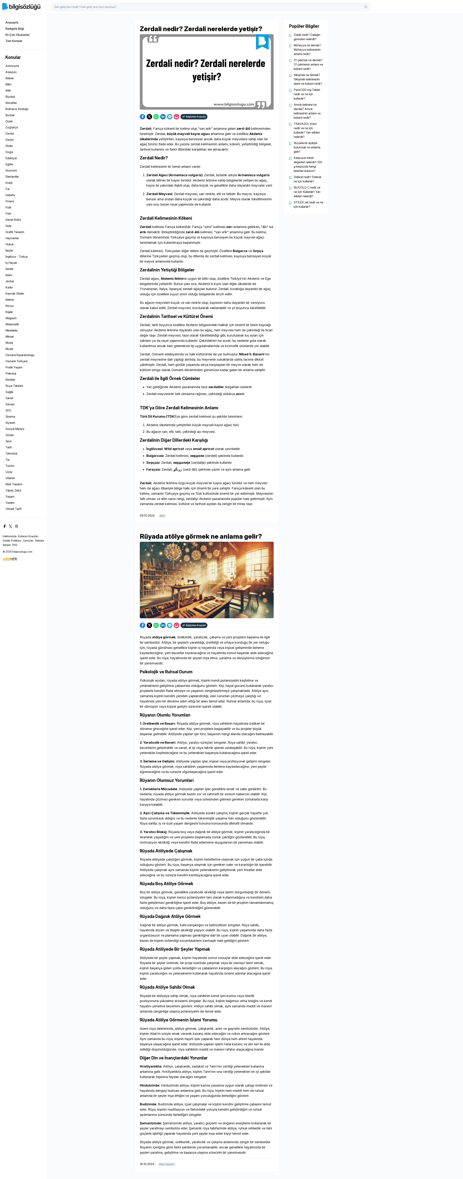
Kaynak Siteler (14, 293)
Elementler (12, 176)
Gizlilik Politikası (12, 540)
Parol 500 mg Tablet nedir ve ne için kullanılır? (307, 94)
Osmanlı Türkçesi (16, 361)
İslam (8, 275)
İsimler (9, 269)
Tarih (8, 447)
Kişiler (9, 312)
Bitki (8, 90)
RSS (14, 544)
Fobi (8, 213)
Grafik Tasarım (14, 232)
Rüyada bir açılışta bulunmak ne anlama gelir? (307, 147)
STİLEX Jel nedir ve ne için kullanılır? (308, 204)
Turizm (9, 466)
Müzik (9, 349)
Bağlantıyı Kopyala (196, 116)
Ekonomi (11, 170)
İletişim (7, 544)
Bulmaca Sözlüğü (17, 109)
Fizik (8, 207)
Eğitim (9, 164)
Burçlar (10, 115)
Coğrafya (11, 127)
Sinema (10, 416)
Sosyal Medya (14, 429)
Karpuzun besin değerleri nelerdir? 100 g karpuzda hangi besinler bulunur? (308, 164)
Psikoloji (10, 373)
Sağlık (9, 392)
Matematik (12, 324)
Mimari (9, 336)
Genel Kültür (13, 219)
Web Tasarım (13, 484)
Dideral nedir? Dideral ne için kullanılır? (307, 179)
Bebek (9, 78)
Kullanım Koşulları (28, 536)
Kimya (9, 306)
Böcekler (11, 103)
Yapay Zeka (13, 490)
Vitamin (10, 478)
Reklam (39, 540)
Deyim (9, 139)
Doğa (9, 152)
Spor (8, 441)
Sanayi (9, 404)
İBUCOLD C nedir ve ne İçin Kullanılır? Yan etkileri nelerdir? (307, 192)
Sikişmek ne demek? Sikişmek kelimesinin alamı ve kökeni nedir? (308, 79)
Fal (7, 189)
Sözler (9, 435)
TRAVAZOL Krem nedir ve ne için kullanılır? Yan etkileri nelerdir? (307, 130)
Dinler (9, 146)
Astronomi (12, 66)
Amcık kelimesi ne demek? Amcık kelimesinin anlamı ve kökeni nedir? (307, 111)
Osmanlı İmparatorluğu (20, 355)
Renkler (10, 379)
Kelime (9, 299)
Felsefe (10, 195)
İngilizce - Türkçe (16, 256)
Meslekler (11, 330)
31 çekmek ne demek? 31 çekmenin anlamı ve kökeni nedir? (308, 64)
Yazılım (9, 502)
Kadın (9, 287)
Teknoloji (11, 453)
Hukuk (9, 244)
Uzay (8, 472)
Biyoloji (10, 96)
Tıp (7, 459)
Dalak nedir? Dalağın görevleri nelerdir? (307, 37)
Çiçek (9, 121)
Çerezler (28, 540)
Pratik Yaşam (13, 367)
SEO (8, 410)
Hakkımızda (9, 536)
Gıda (8, 226)
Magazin (11, 318)
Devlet (9, 133)
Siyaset (10, 422)
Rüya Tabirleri (14, 386)
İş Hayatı (11, 263)
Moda (9, 343)
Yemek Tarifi (13, 509)
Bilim (8, 84)
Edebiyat (11, 158)
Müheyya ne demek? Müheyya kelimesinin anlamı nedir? (307, 49)
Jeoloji (9, 281)
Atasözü (11, 72)
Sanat (9, 398)
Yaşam (9, 496)
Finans (9, 201)
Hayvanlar (12, 238)
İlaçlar (9, 250)
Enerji (8, 183)
